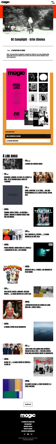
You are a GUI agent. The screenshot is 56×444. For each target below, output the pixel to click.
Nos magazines (28, 424)
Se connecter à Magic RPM (28, 422)
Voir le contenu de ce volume (13, 136)
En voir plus (28, 404)
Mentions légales (28, 426)
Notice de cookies (28, 429)
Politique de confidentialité (28, 431)
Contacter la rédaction (28, 439)
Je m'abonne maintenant (12, 141)
